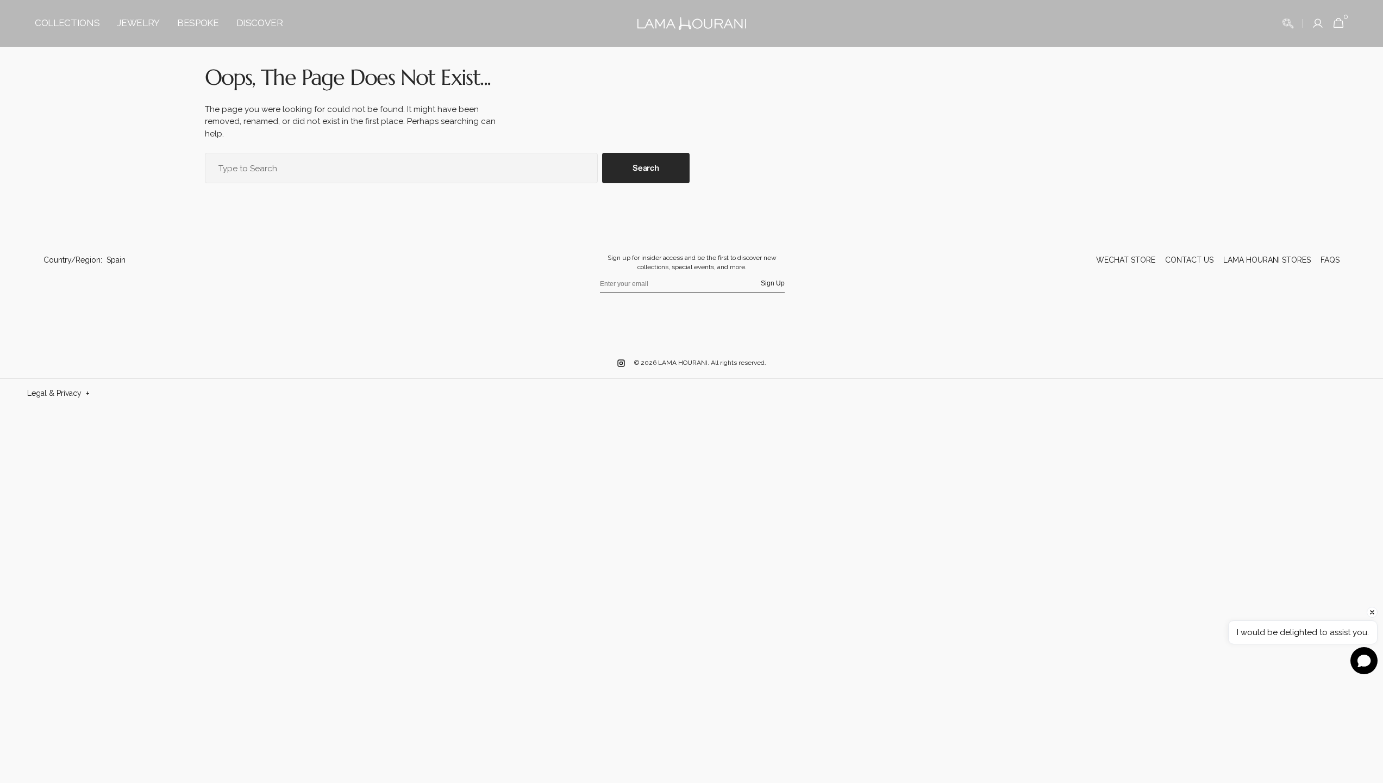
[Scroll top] (1349, 733)
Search (646, 168)
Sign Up (773, 283)
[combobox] (401, 168)
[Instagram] (621, 363)
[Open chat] (1364, 660)
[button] (1288, 23)
